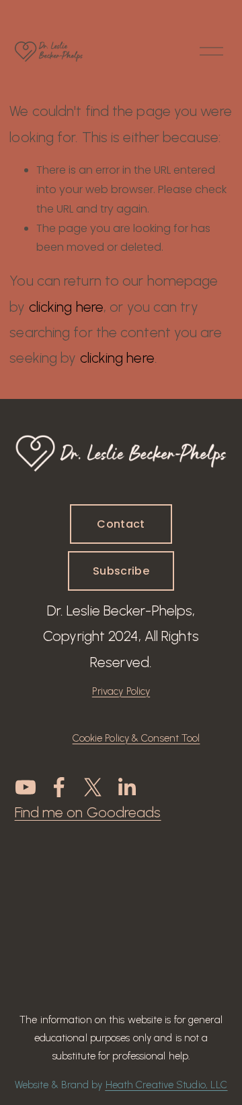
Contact (121, 524)
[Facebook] (59, 787)
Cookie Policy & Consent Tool (136, 738)
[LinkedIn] (126, 787)
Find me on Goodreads (88, 812)
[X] (93, 787)
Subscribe (121, 571)
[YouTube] (25, 787)
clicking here (66, 306)
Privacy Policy (121, 691)
